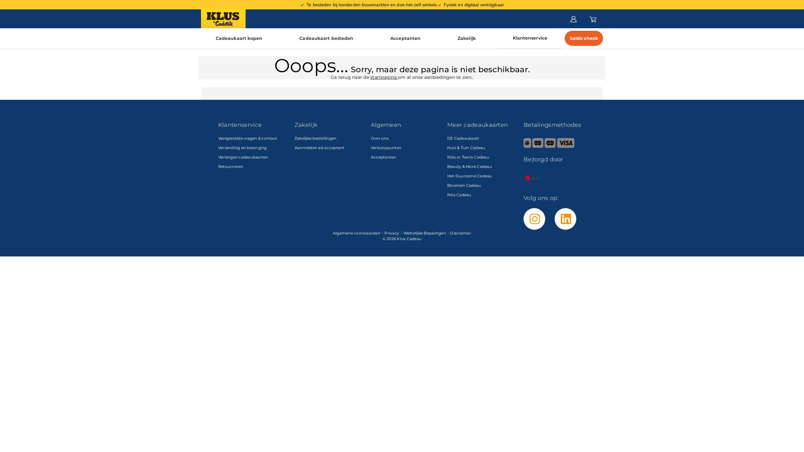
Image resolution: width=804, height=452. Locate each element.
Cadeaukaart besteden (326, 38)
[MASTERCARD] (537, 146)
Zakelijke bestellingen (316, 138)
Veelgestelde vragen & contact (247, 138)
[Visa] (565, 146)
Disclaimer (460, 233)
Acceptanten (405, 38)
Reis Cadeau (459, 194)
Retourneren (230, 166)
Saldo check (584, 38)
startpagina (384, 77)
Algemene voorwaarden (356, 233)
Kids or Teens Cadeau (468, 157)
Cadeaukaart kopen (239, 38)
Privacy (391, 233)
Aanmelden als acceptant (320, 147)
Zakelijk (467, 38)
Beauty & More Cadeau (469, 166)
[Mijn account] (573, 18)
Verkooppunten (386, 147)
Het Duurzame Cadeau (469, 176)
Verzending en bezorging (242, 147)
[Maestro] (550, 146)
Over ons (379, 138)
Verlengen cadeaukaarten (243, 157)
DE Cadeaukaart (463, 138)
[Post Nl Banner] (532, 185)
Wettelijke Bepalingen (425, 233)
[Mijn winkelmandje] (593, 18)
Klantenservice (530, 38)
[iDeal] (527, 146)
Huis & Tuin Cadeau (466, 147)
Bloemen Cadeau (464, 185)
